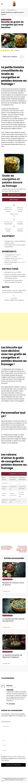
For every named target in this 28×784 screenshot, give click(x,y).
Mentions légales (9, 779)
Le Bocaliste (13, 778)
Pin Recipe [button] (15, 199)
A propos (21, 779)
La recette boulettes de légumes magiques (12, 656)
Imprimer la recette (15, 194)
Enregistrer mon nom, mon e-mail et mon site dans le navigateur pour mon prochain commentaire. (13, 758)
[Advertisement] (14, 326)
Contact (16, 779)
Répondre (12, 704)
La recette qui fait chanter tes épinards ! (13, 620)
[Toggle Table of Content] (21, 57)
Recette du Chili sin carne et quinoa (13, 584)
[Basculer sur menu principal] (2, 4)
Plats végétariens (6, 19)
